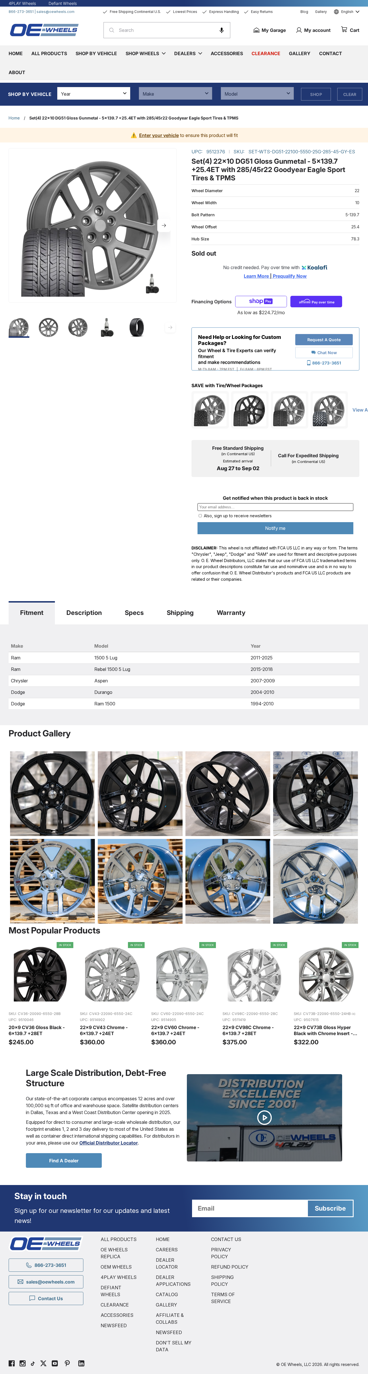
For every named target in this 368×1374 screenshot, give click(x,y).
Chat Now (327, 352)
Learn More (257, 276)
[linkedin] (81, 1364)
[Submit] (109, 30)
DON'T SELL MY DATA (173, 1346)
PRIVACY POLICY (221, 1253)
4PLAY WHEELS (119, 1277)
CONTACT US (226, 1239)
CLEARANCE (115, 1305)
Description (84, 612)
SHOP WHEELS (142, 53)
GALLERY (166, 1305)
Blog (304, 11)
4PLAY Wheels (22, 3)
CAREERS (167, 1250)
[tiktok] (32, 1364)
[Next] (163, 225)
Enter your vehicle (159, 135)
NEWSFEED (114, 1325)
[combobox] (166, 30)
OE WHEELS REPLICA (114, 1253)
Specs (134, 612)
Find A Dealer (63, 1160)
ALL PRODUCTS (119, 1239)
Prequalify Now (289, 276)
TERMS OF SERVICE (223, 1298)
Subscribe (330, 1208)
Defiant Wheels (63, 3)
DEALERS (184, 53)
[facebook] (12, 1364)
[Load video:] (264, 1117)
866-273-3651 (21, 11)
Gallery (321, 11)
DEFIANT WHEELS (111, 1291)
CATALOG (167, 1294)
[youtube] (55, 1364)
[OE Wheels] (44, 29)
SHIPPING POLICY (222, 1280)
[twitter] (43, 1364)
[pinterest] (67, 1364)
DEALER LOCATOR (167, 1263)
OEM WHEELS (116, 1267)
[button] (221, 30)
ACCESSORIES (117, 1315)
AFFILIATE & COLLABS (170, 1318)
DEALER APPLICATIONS (173, 1280)
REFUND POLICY (229, 1267)
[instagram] (23, 1364)
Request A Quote (324, 339)
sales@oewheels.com (55, 11)
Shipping (180, 612)
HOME (163, 1239)
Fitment (31, 612)
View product (41, 1000)
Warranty (231, 612)
